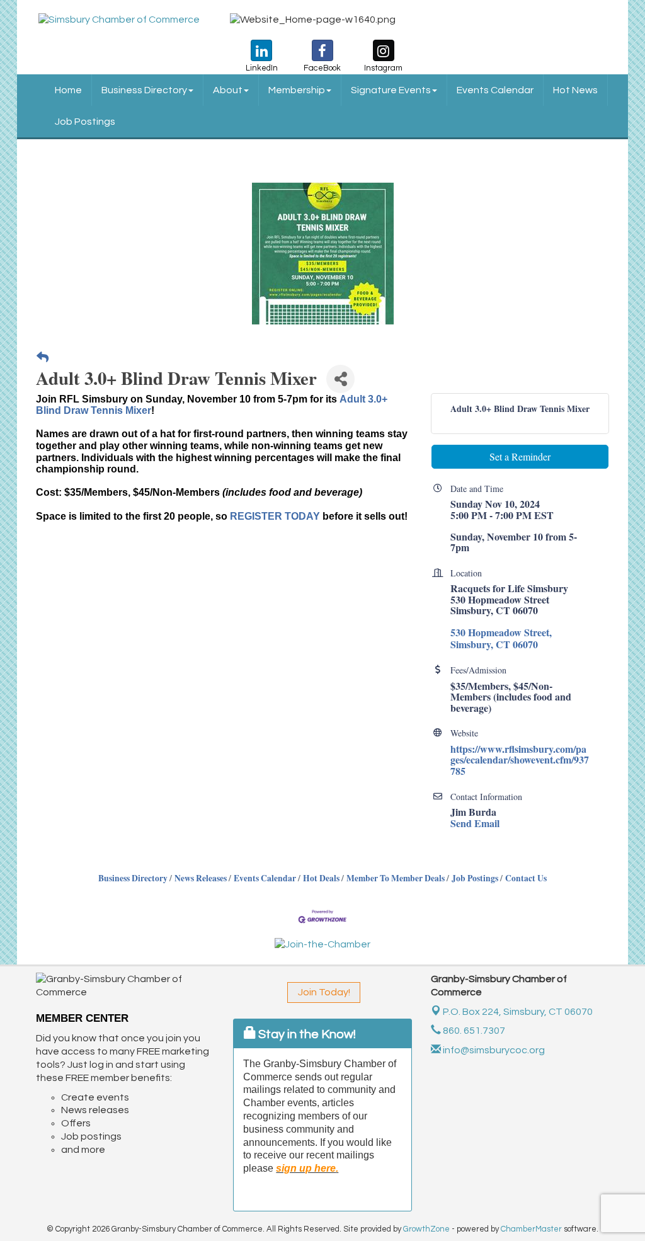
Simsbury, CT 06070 (518, 1012)
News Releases (200, 878)
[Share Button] (340, 379)
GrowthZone (426, 1229)
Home (68, 90)
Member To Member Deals (395, 878)
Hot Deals (321, 878)
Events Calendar (495, 90)
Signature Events (391, 90)
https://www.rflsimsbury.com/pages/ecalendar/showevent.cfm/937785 (519, 759)
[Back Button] (43, 357)
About (228, 90)
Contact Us (526, 878)
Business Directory (144, 90)
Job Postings (85, 122)
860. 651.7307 (473, 1031)
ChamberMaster (531, 1229)
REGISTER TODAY (275, 516)
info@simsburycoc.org (493, 1050)
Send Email (474, 823)
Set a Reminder (520, 456)
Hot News (575, 90)
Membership (296, 90)
